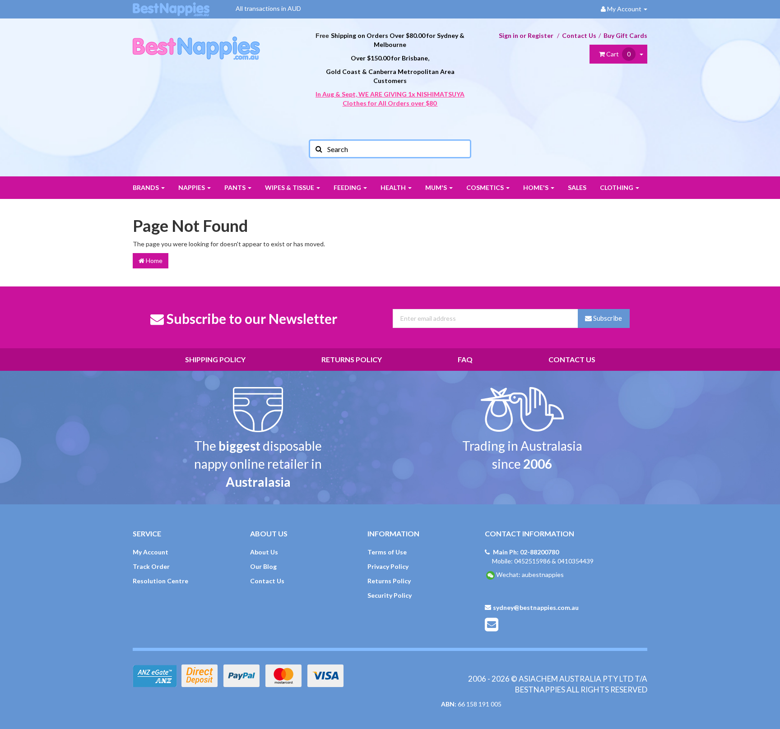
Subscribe (607, 318)
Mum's (436, 187)
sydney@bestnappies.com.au (536, 607)
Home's (536, 187)
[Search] (318, 148)
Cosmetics (485, 187)
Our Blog (263, 566)
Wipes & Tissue (290, 187)
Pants (235, 187)
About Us (264, 552)
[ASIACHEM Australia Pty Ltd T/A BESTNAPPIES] (196, 38)
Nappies (192, 187)
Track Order (151, 566)
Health (394, 187)
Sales (577, 187)
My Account (150, 552)
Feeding (348, 187)
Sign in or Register (526, 35)
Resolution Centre (160, 581)
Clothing (617, 187)
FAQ (465, 359)
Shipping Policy (215, 359)
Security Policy (389, 595)
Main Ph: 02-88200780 (526, 552)
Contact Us (579, 35)
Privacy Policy (388, 566)
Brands (146, 187)
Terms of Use (387, 552)
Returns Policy (351, 359)
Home (153, 260)
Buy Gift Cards (625, 35)
